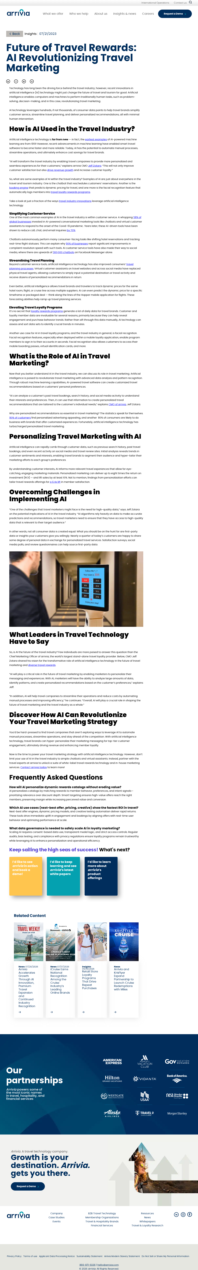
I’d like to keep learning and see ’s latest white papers (63, 868)
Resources (147, 1213)
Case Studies (57, 1217)
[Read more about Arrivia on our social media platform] (176, 1215)
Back (16, 33)
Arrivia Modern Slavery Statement (122, 1256)
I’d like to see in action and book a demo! (25, 868)
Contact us (180, 3)
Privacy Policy (14, 1256)
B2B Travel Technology (102, 1213)
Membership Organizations (102, 1217)
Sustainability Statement (89, 1256)
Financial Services (102, 1225)
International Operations (155, 3)
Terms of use (30, 1256)
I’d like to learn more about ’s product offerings (99, 870)
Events (56, 1221)
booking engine (18, 188)
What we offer (53, 13)
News (147, 1217)
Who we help (78, 13)
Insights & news (124, 13)
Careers (148, 13)
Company (56, 1213)
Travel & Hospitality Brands (102, 1221)
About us (100, 13)
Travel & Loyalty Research (147, 1225)
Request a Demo (173, 14)
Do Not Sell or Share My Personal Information (165, 1256)
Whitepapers (147, 1221)
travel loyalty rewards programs (70, 192)
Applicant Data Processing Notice (57, 1256)
